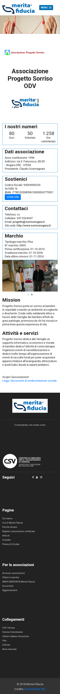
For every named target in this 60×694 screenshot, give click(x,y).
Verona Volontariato (12, 632)
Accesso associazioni (13, 573)
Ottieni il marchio (10, 577)
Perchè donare (9, 527)
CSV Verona (8, 627)
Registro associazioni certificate (18, 531)
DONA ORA (13, 197)
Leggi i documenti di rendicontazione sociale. (29, 380)
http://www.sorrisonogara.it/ (34, 225)
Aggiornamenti (9, 590)
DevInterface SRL (35, 689)
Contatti (6, 540)
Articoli (5, 535)
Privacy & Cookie (10, 544)
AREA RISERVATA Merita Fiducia (18, 581)
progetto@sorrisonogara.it (29, 221)
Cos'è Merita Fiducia (12, 522)
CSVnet (6, 644)
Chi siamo (7, 518)
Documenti (7, 586)
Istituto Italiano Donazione (15, 636)
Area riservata (9, 649)
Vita (4, 640)
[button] (46, 7)
